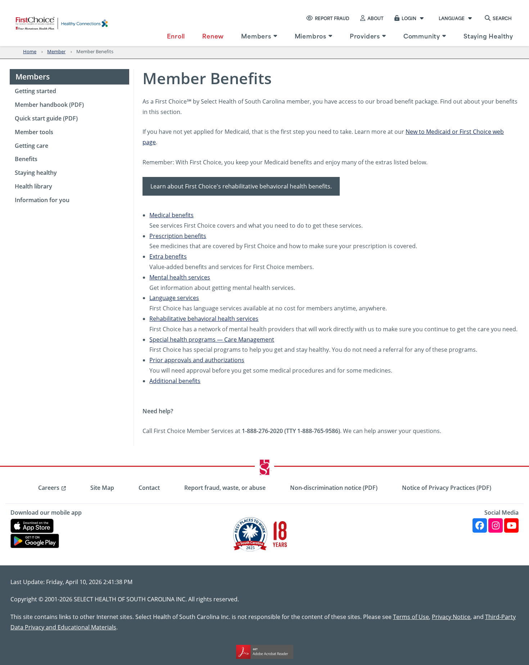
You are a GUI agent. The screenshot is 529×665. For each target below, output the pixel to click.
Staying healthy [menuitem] (36, 173)
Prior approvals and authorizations (196, 360)
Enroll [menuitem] (176, 35)
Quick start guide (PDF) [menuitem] (46, 118)
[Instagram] (495, 525)
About (375, 18)
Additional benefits (174, 380)
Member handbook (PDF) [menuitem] (49, 105)
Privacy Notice (451, 616)
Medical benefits (171, 215)
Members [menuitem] (256, 35)
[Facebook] (480, 525)
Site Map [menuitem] (102, 488)
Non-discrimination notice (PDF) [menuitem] (333, 488)
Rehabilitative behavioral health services (203, 318)
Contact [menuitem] (149, 488)
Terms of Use (411, 616)
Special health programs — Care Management (211, 339)
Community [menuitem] (421, 35)
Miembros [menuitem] (310, 35)
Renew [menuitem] (213, 35)
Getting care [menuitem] (31, 146)
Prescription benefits (177, 236)
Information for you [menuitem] (42, 200)
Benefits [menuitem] (26, 159)
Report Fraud (332, 18)
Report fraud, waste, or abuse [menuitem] (225, 488)
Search (502, 18)
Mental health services (179, 277)
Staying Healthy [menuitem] (488, 35)
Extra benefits (168, 256)
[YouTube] (511, 525)
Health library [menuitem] (33, 186)
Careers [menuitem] (48, 488)
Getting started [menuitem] (35, 91)
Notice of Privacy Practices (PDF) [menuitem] (446, 488)
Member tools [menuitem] (34, 132)
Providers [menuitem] (365, 35)
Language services (174, 297)
